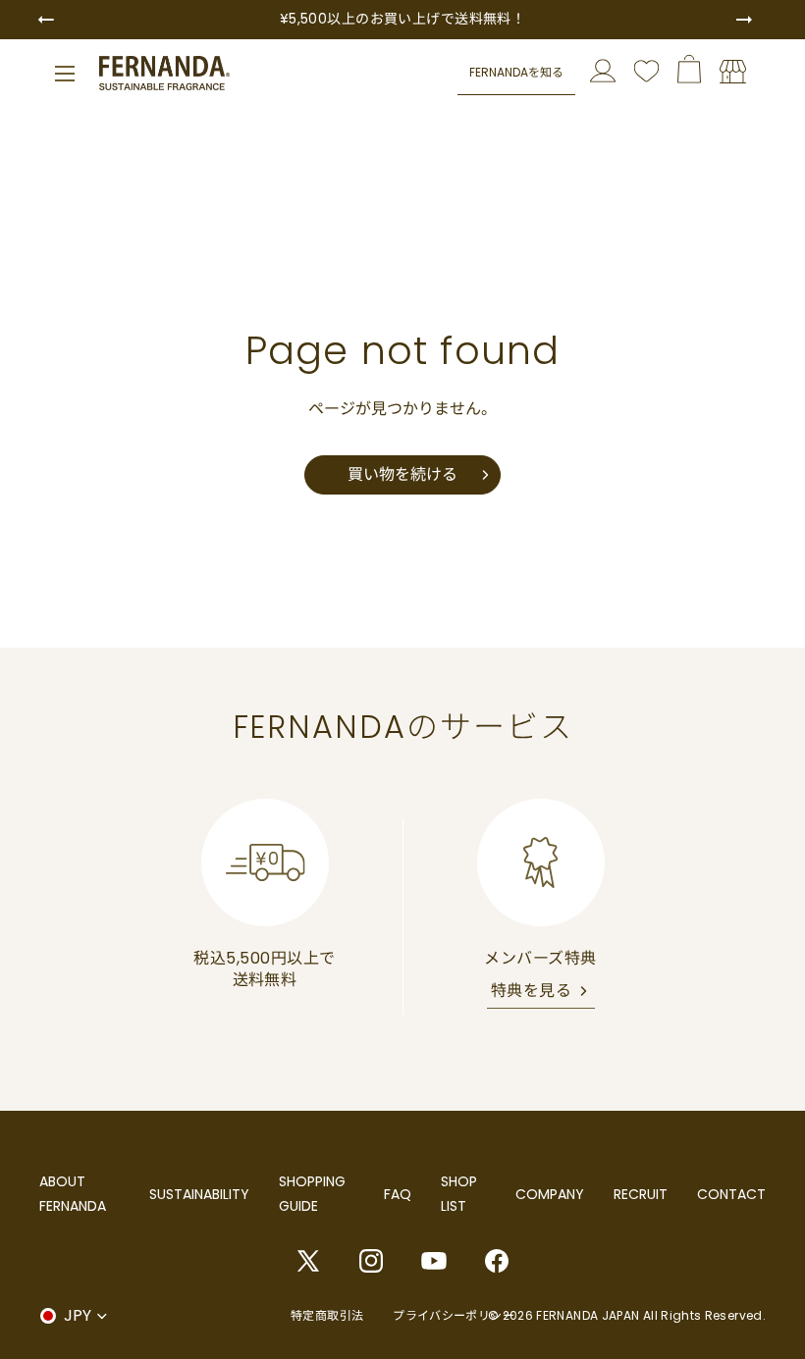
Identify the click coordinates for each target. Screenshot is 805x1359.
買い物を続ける (402, 474)
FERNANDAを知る (516, 72)
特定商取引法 (327, 1315)
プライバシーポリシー (453, 1315)
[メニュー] (65, 73)
